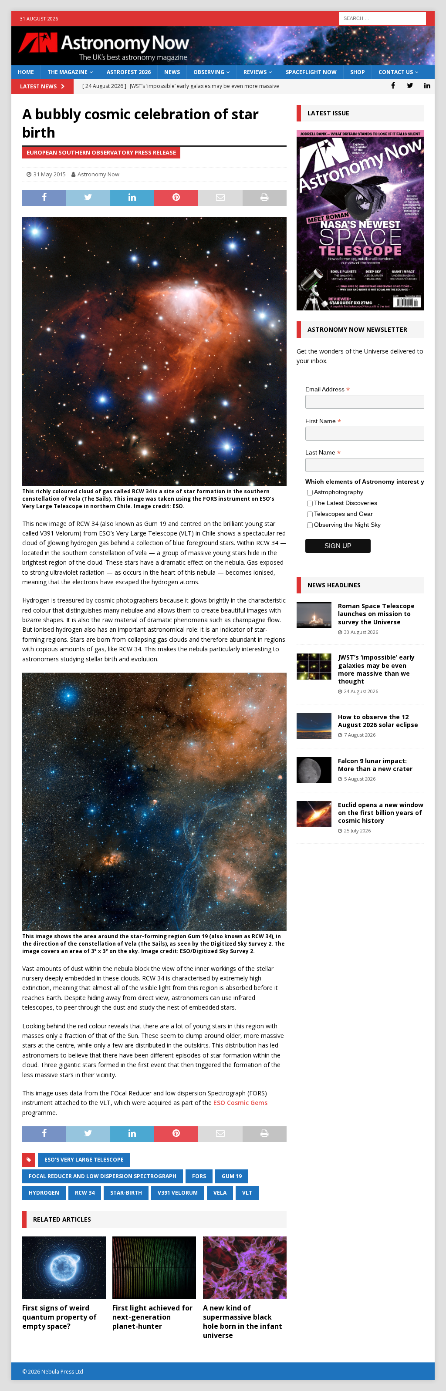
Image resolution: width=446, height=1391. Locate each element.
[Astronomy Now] (223, 60)
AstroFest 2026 (129, 72)
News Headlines (334, 585)
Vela (219, 1192)
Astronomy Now (98, 174)
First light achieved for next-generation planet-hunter (152, 1317)
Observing (208, 72)
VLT (247, 1192)
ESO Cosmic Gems (240, 1102)
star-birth (126, 1192)
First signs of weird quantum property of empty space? (59, 1317)
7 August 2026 (359, 734)
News (172, 72)
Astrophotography (338, 491)
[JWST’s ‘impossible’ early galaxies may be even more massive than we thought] (314, 666)
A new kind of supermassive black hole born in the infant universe (242, 1321)
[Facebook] (393, 85)
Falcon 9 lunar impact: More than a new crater (375, 765)
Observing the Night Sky (347, 524)
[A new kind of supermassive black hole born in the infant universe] (245, 1268)
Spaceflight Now (311, 72)
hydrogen (44, 1192)
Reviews (255, 72)
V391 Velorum (178, 1192)
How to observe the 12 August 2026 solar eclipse (378, 721)
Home (26, 72)
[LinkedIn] (427, 85)
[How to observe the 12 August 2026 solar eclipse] (314, 726)
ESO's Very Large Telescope (84, 1159)
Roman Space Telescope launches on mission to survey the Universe (376, 614)
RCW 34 (85, 1192)
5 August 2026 (359, 778)
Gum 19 (232, 1176)
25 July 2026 (357, 830)
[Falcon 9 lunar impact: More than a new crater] (314, 770)
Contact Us (395, 72)
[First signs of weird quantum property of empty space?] (64, 1267)
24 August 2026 (361, 691)
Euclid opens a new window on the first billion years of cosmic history (380, 813)
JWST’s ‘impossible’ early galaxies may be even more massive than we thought (376, 669)
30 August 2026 (361, 632)
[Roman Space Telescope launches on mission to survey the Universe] (314, 615)
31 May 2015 (50, 174)
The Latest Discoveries (345, 502)
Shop (357, 72)
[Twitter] (410, 85)
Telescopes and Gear (343, 513)
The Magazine (67, 72)
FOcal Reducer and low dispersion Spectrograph (102, 1176)
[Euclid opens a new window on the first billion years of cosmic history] (314, 814)
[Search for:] (382, 17)
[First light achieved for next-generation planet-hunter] (154, 1268)
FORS (199, 1176)
